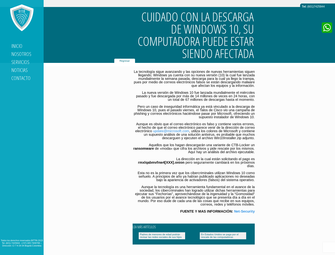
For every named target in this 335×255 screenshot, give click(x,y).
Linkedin (14, 234)
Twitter (20, 234)
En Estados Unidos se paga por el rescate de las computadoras (220, 235)
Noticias (19, 70)
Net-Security (244, 211)
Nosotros (21, 53)
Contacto (21, 78)
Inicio (16, 45)
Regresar (125, 60)
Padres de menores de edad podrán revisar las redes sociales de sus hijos (161, 235)
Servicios (20, 61)
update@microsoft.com (171, 131)
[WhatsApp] (327, 28)
